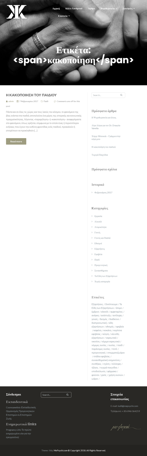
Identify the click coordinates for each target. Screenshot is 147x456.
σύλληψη (116, 363)
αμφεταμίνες (116, 311)
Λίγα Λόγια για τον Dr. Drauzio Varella (106, 127)
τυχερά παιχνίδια (108, 367)
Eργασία (98, 216)
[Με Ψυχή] (16, 11)
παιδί (120, 345)
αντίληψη (117, 315)
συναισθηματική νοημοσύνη (106, 360)
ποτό (114, 349)
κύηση (106, 334)
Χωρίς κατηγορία (102, 281)
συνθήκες (96, 363)
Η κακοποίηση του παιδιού (31, 95)
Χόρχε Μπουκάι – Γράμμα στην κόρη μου (106, 137)
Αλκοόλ (98, 221)
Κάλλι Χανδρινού (73, 8)
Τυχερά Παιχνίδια (100, 154)
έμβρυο (95, 311)
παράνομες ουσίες (101, 349)
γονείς (95, 319)
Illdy (51, 450)
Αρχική (56, 8)
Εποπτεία (62, 15)
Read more (16, 141)
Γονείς (97, 232)
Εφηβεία (98, 254)
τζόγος (95, 367)
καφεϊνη (97, 330)
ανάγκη (95, 315)
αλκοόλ (104, 311)
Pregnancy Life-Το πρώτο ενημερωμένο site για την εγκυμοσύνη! (18, 433)
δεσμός (103, 319)
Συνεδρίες (128, 8)
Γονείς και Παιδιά (102, 237)
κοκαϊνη (107, 330)
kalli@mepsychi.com (128, 406)
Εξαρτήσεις (99, 248)
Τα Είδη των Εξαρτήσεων (105, 276)
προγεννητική (98, 352)
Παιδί (46, 101)
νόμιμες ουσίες (99, 345)
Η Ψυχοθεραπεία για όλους (104, 117)
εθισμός (110, 326)
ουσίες (112, 345)
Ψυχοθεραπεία (108, 8)
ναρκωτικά (111, 337)
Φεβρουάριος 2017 (103, 192)
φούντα (95, 375)
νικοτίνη (96, 341)
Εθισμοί (98, 243)
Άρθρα (91, 8)
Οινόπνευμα (111, 304)
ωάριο (95, 378)
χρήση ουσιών (116, 375)
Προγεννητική (100, 265)
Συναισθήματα (101, 270)
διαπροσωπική (99, 322)
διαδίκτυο (114, 319)
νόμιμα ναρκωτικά (111, 341)
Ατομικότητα (100, 227)
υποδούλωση (98, 371)
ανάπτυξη (106, 315)
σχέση (106, 363)
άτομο (119, 308)
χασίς (104, 375)
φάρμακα (111, 371)
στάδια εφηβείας (102, 356)
